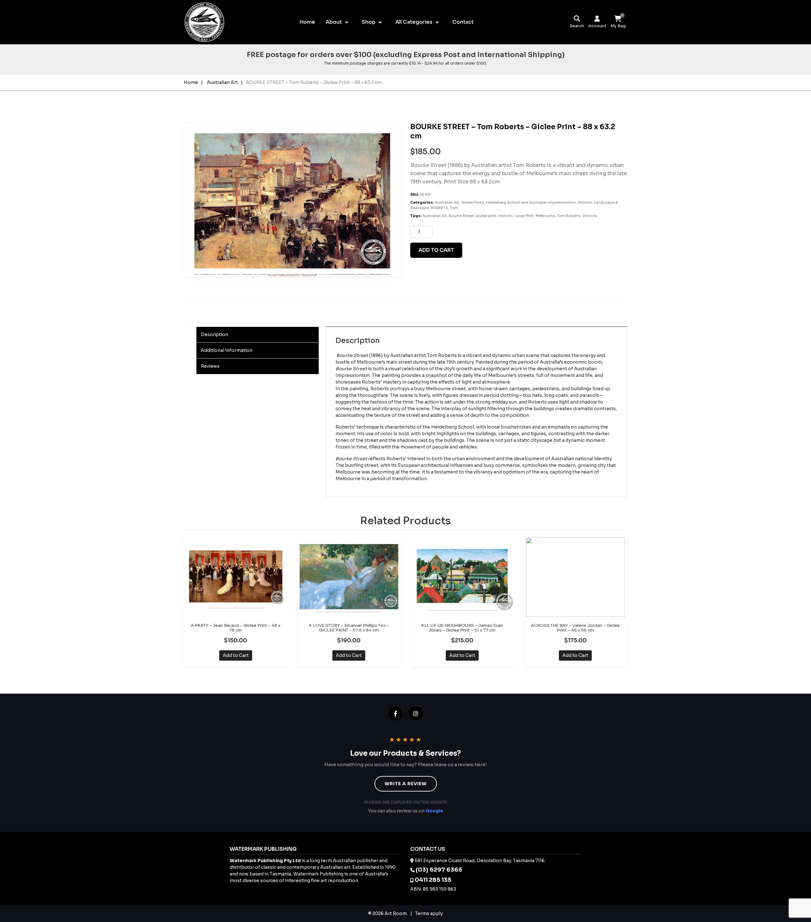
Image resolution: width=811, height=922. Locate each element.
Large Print (524, 215)
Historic (585, 202)
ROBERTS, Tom (444, 208)
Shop (368, 22)
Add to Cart (236, 655)
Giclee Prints (472, 202)
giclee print (486, 215)
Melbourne (545, 215)
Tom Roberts (569, 215)
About (334, 22)
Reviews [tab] (210, 366)
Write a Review (406, 783)
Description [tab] (214, 334)
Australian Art (222, 82)
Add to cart (436, 250)
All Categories (413, 22)
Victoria (590, 215)
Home (307, 22)
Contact (463, 22)
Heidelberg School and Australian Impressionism (531, 202)
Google (434, 811)
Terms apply (429, 913)
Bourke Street (461, 215)
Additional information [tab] (226, 350)
